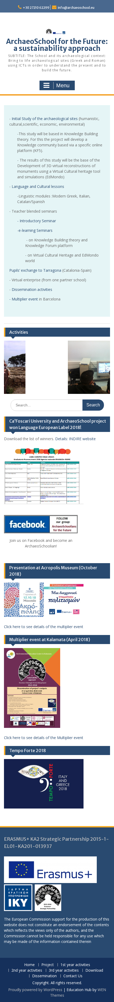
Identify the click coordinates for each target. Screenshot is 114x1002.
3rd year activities (64, 970)
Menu (62, 85)
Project (47, 965)
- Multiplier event (24, 299)
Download (94, 970)
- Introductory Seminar (36, 220)
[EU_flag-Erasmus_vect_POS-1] (50, 870)
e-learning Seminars (35, 230)
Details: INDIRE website (75, 438)
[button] (7, 367)
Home (29, 965)
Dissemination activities (32, 289)
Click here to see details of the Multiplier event (43, 737)
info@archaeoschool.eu (76, 8)
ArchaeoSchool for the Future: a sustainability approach (57, 45)
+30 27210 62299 (36, 8)
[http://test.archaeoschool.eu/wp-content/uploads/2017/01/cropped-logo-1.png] (48, 898)
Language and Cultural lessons (38, 186)
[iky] (19, 898)
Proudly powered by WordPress (35, 989)
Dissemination (44, 976)
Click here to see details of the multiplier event (43, 626)
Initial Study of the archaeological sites (45, 118)
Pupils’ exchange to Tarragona (35, 270)
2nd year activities (26, 970)
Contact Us (72, 976)
